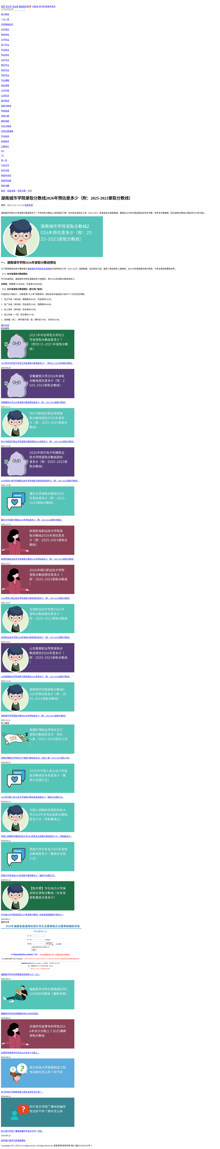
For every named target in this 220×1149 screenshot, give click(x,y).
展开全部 (5, 325)
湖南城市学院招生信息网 (39, 269)
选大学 (9, 6)
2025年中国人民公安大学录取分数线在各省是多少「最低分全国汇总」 (32, 797)
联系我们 (5, 1140)
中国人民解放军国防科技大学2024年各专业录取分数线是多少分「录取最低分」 (36, 836)
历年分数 (22, 191)
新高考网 (29, 205)
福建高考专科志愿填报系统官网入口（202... (20, 974)
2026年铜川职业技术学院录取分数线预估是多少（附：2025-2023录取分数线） (36, 598)
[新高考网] (9, 4)
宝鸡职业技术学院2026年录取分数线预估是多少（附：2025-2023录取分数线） (36, 637)
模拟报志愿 (24, 6)
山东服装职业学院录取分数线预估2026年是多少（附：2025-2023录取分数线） (36, 677)
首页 (3, 6)
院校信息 (11, 191)
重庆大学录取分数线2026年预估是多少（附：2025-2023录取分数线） (32, 520)
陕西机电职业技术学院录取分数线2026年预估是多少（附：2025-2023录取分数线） (38, 559)
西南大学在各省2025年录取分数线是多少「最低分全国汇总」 (28, 875)
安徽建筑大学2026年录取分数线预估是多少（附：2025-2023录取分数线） (34, 402)
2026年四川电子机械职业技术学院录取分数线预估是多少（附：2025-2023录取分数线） (40, 481)
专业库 (15, 6)
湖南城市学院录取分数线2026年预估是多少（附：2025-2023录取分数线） (34, 716)
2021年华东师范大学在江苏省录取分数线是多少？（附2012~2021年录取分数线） (37, 363)
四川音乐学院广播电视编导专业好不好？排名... (22, 1131)
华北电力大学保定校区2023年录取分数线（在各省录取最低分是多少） (32, 915)
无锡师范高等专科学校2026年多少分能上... (20, 1053)
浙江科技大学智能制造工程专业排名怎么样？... (22, 1092)
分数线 (35, 6)
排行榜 (42, 6)
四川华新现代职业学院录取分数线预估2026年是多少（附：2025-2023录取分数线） (38, 442)
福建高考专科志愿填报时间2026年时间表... (20, 1014)
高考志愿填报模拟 (17, 1140)
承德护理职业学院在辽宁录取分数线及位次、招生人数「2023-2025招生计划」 (36, 758)
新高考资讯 (50, 6)
